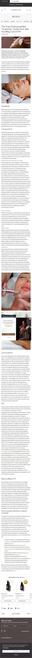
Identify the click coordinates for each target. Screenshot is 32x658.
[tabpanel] (8, 591)
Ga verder (8, 334)
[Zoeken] (4, 9)
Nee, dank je (8, 337)
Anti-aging (26, 21)
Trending (12, 21)
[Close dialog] (30, 318)
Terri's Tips (19, 21)
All (2, 21)
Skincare (6, 21)
